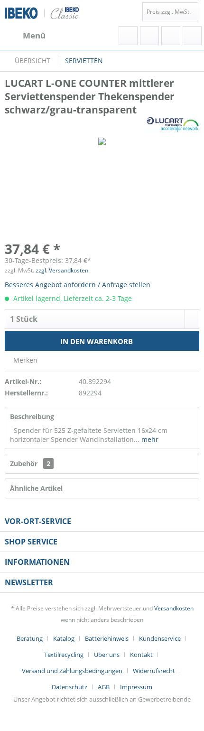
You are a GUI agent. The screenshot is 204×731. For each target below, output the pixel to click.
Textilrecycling (63, 654)
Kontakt (141, 654)
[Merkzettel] (149, 35)
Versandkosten (174, 608)
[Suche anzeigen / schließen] (128, 35)
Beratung (30, 638)
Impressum (136, 687)
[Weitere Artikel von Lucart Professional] (173, 124)
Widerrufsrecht (154, 670)
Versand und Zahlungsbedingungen (72, 670)
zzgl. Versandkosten (62, 270)
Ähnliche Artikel (36, 488)
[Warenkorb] (192, 35)
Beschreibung (32, 416)
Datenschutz (69, 687)
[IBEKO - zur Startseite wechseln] (42, 13)
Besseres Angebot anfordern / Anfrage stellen (77, 284)
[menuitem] (25, 35)
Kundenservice (160, 638)
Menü (34, 35)
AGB (104, 687)
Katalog (63, 638)
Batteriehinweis (107, 638)
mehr (148, 439)
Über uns (107, 654)
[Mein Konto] (170, 35)
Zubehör (30, 463)
